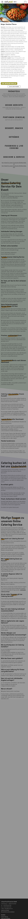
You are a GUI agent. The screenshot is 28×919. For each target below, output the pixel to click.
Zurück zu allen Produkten (14, 86)
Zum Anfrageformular (9, 83)
